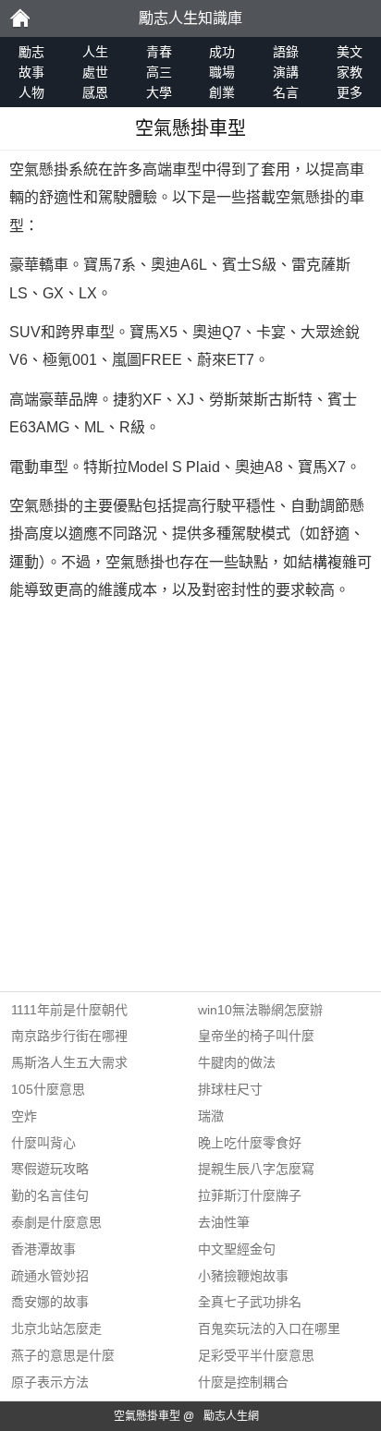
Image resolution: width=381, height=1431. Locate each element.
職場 (222, 72)
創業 (222, 92)
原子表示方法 (50, 1382)
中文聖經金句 (237, 1249)
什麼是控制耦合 (243, 1382)
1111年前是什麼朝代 (69, 1009)
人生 (95, 51)
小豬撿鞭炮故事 (243, 1275)
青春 (159, 51)
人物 (31, 92)
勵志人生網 (231, 1416)
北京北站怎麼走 (56, 1328)
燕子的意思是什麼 (63, 1355)
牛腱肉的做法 (237, 1062)
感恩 (95, 92)
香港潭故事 (43, 1249)
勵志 (19, 18)
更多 (350, 92)
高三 (159, 72)
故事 (31, 72)
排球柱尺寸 (230, 1089)
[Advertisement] (190, 801)
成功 (222, 51)
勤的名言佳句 (50, 1195)
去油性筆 (224, 1222)
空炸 (24, 1116)
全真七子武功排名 (249, 1301)
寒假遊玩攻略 (50, 1168)
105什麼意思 (48, 1089)
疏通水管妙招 (50, 1275)
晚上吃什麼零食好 (249, 1142)
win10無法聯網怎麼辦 (260, 1009)
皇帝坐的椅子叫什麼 (256, 1035)
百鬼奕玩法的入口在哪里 (269, 1328)
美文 (350, 51)
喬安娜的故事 (50, 1301)
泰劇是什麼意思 (56, 1222)
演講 (286, 72)
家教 (350, 72)
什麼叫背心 (43, 1142)
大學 (159, 92)
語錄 (286, 51)
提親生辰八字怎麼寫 (256, 1168)
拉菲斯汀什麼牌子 (249, 1195)
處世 (95, 72)
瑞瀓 (211, 1116)
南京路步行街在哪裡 (69, 1035)
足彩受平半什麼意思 (256, 1355)
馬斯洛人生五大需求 (69, 1062)
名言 (286, 92)
